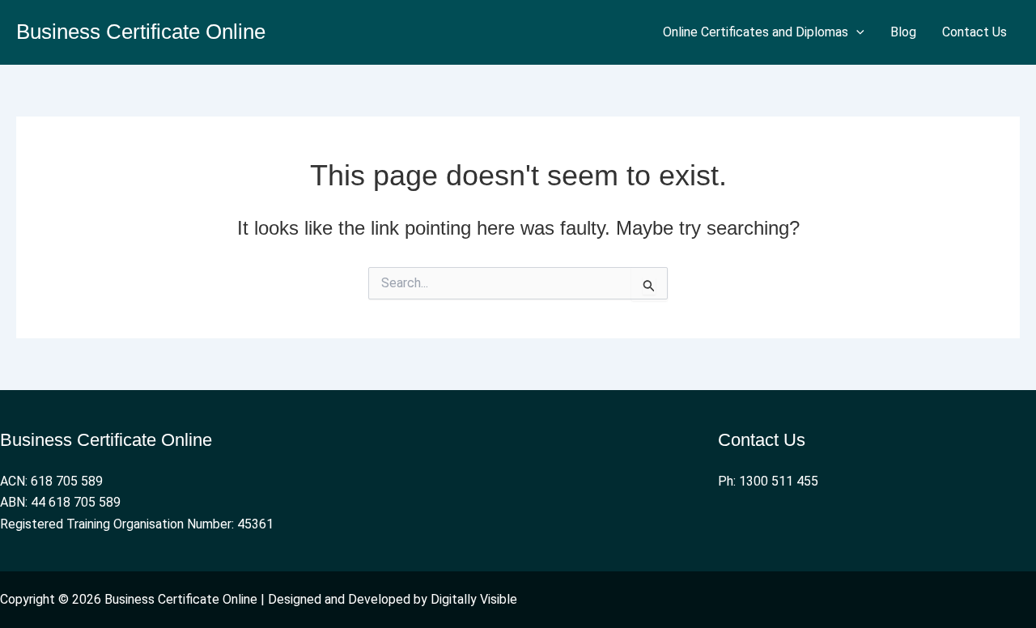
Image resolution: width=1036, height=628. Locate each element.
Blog (903, 32)
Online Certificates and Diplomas (755, 32)
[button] (856, 32)
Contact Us (974, 32)
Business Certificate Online (140, 31)
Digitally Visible (474, 599)
